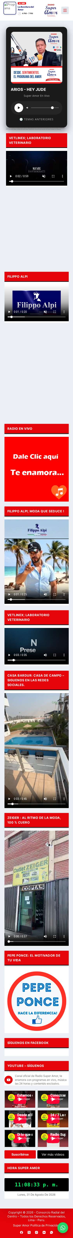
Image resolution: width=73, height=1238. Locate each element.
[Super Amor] (51, 10)
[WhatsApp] (51, 1232)
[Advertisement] (36, 228)
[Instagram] (36, 1232)
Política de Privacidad (45, 1225)
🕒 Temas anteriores (36, 119)
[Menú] (65, 10)
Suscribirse (20, 1154)
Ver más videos (53, 1154)
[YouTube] (44, 1232)
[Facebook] (21, 1232)
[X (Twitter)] (29, 1232)
